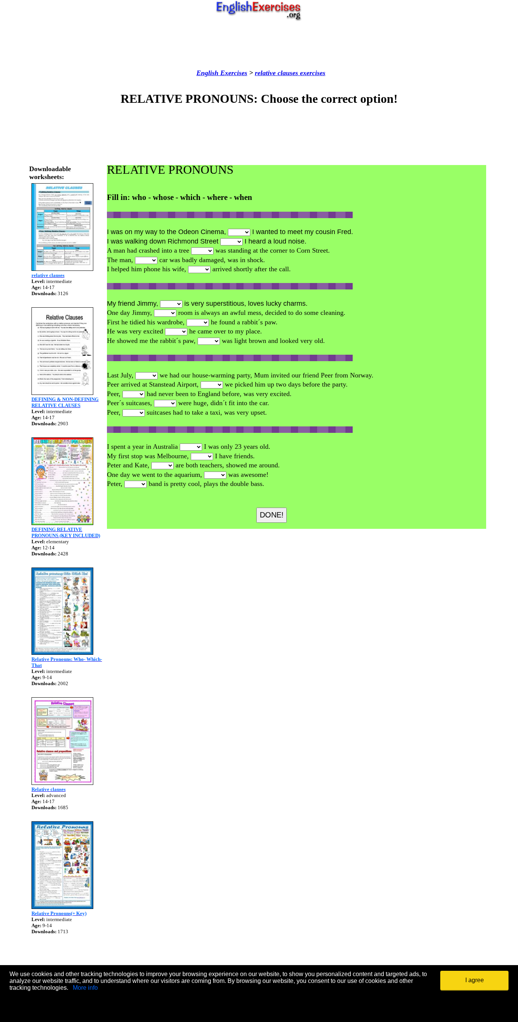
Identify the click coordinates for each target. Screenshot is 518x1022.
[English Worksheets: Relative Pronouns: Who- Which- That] (62, 652)
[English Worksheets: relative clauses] (62, 269)
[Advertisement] (259, 45)
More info (85, 987)
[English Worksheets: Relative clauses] (62, 783)
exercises (311, 73)
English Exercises (221, 73)
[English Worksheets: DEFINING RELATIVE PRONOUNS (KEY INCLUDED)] (62, 523)
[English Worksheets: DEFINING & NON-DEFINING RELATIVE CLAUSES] (62, 393)
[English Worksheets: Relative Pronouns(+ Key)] (62, 907)
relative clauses (276, 73)
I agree (474, 980)
